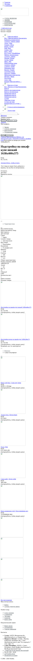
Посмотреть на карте (10, 655)
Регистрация (9, 135)
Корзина (3, 120)
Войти (3, 135)
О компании (8, 5)
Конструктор (8, 130)
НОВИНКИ (8, 22)
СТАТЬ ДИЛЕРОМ (10, 18)
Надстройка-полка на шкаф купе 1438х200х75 (15, 339)
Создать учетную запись (12, 606)
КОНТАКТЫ (8, 25)
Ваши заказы (8, 626)
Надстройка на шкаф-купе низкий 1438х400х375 (16, 307)
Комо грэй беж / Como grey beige (11, 383)
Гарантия (7, 2)
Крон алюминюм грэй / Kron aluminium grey (14, 511)
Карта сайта (8, 619)
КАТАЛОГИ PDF (9, 23)
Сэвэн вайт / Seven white (8, 479)
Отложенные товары (10, 132)
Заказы (6, 127)
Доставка (7, 4)
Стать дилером (9, 613)
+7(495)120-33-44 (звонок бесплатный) (16, 650)
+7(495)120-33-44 (6, 28)
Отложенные (8, 627)
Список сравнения (10, 129)
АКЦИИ (7, 20)
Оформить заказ (12, 120)
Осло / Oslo (4, 447)
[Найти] (18, 114)
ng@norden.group (9, 654)
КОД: (2, 158)
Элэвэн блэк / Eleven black (9, 415)
